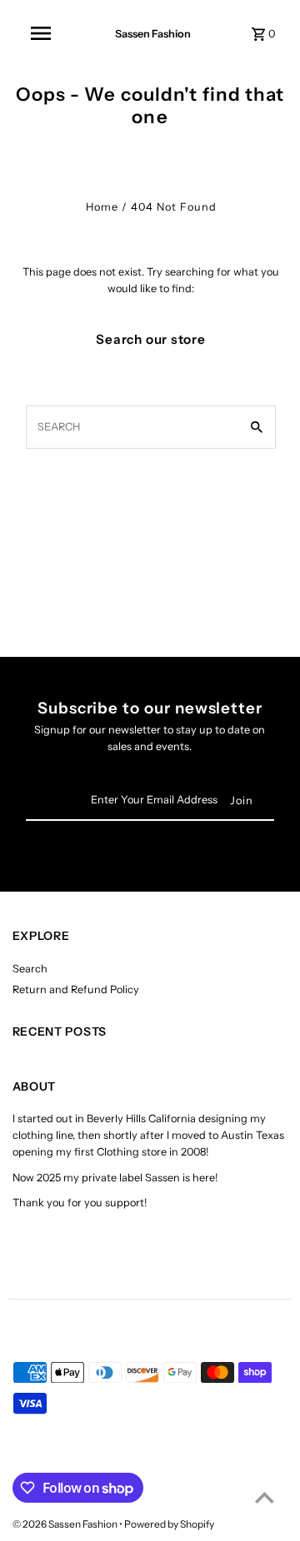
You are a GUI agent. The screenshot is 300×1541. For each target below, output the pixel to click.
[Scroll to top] (264, 1497)
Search (30, 968)
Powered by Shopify (169, 1524)
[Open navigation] (41, 33)
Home (102, 207)
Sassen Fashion (153, 33)
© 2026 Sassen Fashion (65, 1524)
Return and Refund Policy (75, 989)
